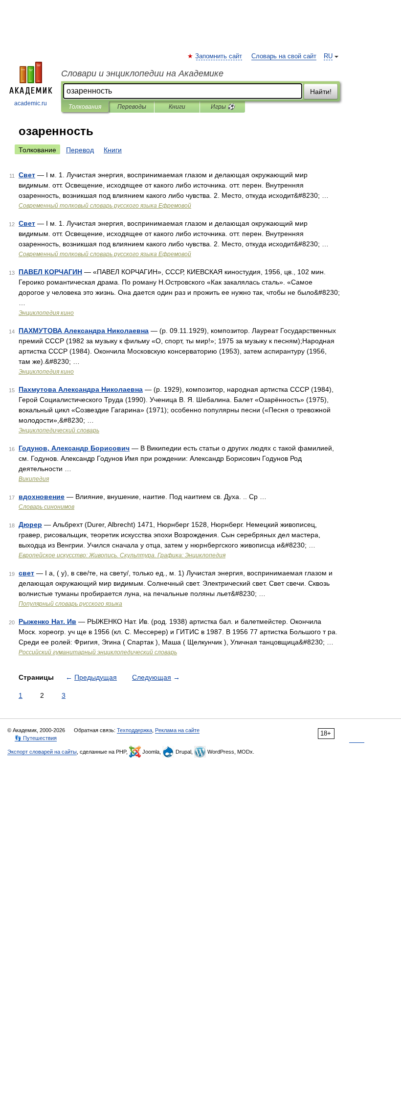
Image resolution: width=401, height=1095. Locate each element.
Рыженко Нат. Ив (47, 621)
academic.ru (30, 103)
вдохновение (42, 496)
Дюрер (30, 524)
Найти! (321, 91)
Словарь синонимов (46, 506)
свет (26, 573)
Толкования (84, 106)
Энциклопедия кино (46, 312)
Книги (177, 106)
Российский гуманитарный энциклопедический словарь (98, 652)
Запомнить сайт (219, 56)
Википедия (34, 479)
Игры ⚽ (223, 106)
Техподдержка (134, 730)
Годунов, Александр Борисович (74, 448)
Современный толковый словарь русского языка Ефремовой (105, 205)
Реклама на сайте (177, 730)
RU (328, 56)
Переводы (131, 106)
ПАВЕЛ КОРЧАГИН (50, 272)
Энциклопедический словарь (59, 430)
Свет (27, 175)
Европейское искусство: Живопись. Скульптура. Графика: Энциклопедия (122, 555)
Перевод (80, 150)
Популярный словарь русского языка (70, 603)
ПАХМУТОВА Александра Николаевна (84, 330)
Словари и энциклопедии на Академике (142, 73)
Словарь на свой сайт (283, 56)
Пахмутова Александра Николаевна (81, 389)
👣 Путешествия (36, 738)
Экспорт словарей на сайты (42, 752)
